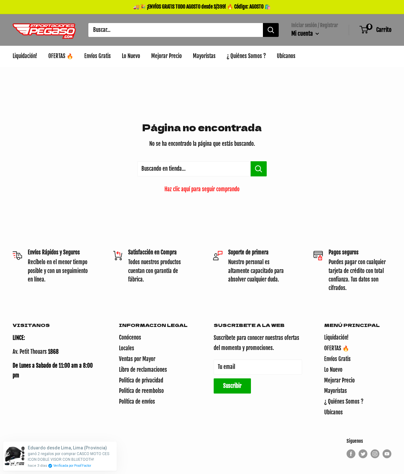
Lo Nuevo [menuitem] (131, 56)
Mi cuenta (302, 33)
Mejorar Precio (339, 380)
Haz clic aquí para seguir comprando (202, 189)
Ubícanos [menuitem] (286, 56)
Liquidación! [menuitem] (25, 56)
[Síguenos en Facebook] (351, 453)
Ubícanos (333, 412)
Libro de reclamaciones (143, 369)
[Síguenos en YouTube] (387, 453)
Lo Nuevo (333, 369)
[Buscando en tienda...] (259, 168)
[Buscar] (271, 30)
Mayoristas (335, 391)
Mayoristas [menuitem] (204, 56)
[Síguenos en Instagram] (375, 453)
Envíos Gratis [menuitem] (97, 56)
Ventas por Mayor (137, 359)
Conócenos (130, 337)
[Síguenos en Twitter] (363, 453)
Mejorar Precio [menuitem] (166, 56)
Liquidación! (336, 337)
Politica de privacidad (141, 380)
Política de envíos (137, 401)
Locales (126, 348)
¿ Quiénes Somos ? (343, 401)
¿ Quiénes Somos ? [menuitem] (246, 56)
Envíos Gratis (337, 359)
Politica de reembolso (141, 391)
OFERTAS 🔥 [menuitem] (60, 56)
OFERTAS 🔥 (336, 348)
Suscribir (232, 385)
